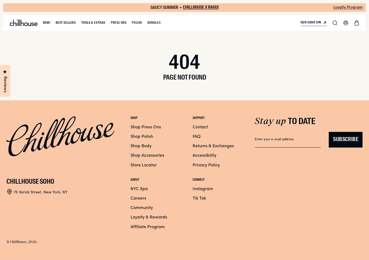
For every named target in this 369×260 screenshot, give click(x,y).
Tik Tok (199, 198)
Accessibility (204, 155)
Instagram (203, 189)
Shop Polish (141, 137)
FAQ (197, 137)
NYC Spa (139, 189)
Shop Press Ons (145, 127)
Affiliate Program (147, 227)
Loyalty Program (348, 7)
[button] (335, 23)
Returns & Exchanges (213, 146)
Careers (138, 198)
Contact (200, 127)
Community (141, 208)
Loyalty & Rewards (148, 217)
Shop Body (141, 146)
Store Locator (143, 165)
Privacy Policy (206, 165)
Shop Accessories (147, 155)
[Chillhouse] (24, 22)
